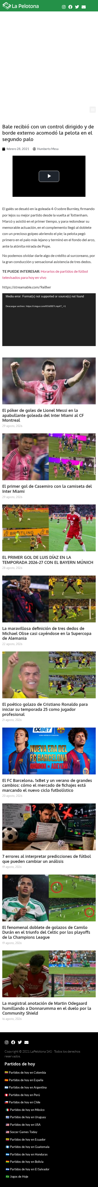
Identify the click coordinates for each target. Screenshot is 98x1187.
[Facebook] (70, 7)
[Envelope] (84, 7)
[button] (93, 110)
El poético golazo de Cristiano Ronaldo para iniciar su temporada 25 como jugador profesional (45, 709)
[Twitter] (77, 7)
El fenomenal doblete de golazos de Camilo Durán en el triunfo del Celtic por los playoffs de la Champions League (46, 932)
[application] (49, 319)
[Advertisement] (49, 55)
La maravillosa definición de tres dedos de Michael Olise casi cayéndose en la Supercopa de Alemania (46, 633)
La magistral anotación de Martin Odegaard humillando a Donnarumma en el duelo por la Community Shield (46, 1008)
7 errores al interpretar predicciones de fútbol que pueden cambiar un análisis (46, 859)
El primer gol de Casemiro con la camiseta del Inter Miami (47, 489)
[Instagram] (64, 7)
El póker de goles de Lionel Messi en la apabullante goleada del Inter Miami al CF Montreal (43, 415)
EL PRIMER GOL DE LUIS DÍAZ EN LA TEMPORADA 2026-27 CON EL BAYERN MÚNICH (47, 560)
